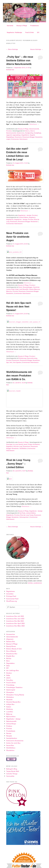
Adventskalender (12, 637)
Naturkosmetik (34, 129)
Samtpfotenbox (11, 738)
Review (8, 733)
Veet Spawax (17, 362)
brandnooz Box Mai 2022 (15, 621)
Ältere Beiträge (12, 49)
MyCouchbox (10, 716)
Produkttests (34, 25)
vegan (8, 139)
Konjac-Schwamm (34, 444)
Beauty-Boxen (11, 646)
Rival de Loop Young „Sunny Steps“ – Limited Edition (18, 463)
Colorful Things (11, 774)
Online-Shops (11, 724)
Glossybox (10, 692)
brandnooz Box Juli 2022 (15, 616)
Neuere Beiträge (36, 49)
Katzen (8, 707)
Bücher (8, 658)
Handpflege (37, 133)
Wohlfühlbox (10, 748)
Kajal (16, 289)
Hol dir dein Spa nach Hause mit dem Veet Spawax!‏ (18, 306)
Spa (7, 362)
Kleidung (9, 709)
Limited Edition (23, 217)
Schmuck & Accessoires (14, 740)
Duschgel (9, 444)
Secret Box (10, 745)
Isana (25, 444)
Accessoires (10, 634)
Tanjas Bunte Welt (12, 771)
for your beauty (18, 444)
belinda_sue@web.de (35, 583)
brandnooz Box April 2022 (15, 623)
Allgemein (9, 639)
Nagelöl (32, 135)
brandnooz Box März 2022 (15, 626)
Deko (8, 666)
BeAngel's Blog (11, 769)
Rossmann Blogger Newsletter (32, 137)
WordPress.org (11, 601)
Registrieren (10, 591)
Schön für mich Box (13, 743)
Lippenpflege (16, 135)
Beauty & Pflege (22, 25)
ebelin (8, 678)
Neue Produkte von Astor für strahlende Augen (17, 236)
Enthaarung (22, 358)
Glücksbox (10, 697)
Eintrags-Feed (11, 596)
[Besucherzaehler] (11, 760)
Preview (9, 131)
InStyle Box (10, 704)
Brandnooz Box (11, 653)
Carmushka (10, 776)
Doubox (9, 673)
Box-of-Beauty (11, 651)
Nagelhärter (25, 135)
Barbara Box (10, 641)
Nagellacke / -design (24, 215)
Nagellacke (10, 219)
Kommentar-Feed (12, 599)
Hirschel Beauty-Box (13, 702)
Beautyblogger (28, 287)
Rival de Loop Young (26, 515)
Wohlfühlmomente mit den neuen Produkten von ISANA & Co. (19, 375)
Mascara (9, 291)
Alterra (27, 131)
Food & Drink (29, 32)
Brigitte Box (10, 656)
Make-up (9, 714)
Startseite (10, 25)
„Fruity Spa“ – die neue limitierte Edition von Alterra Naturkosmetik (19, 60)
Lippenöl (9, 135)
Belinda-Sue (10, 70)
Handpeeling (29, 133)
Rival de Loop (17, 446)
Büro (8, 661)
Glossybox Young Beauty (15, 695)
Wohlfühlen (23, 448)
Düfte (8, 675)
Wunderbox (10, 750)
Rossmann (18, 137)
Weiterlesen (34, 124)
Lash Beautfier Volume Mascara (29, 289)
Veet (10, 362)
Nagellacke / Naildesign (14, 32)
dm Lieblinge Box (12, 670)
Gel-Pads (22, 513)
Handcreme (20, 133)
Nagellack (32, 217)
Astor (20, 287)
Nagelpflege (10, 137)
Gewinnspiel (10, 690)
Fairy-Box (9, 680)
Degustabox (10, 663)
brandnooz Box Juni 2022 (15, 618)
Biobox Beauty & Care (14, 649)
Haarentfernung (32, 358)
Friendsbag (10, 685)
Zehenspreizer (24, 517)
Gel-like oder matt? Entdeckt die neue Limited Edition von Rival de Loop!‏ (17, 154)
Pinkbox (9, 726)
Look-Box (9, 712)
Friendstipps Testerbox (14, 687)
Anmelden (9, 594)
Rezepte (9, 736)
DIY (38, 32)
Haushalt (9, 699)
